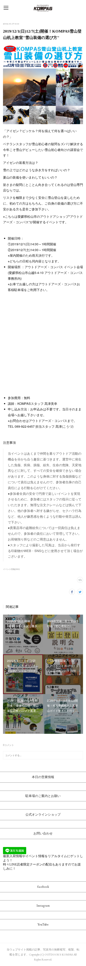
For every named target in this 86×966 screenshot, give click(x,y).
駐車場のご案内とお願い (43, 796)
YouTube (43, 924)
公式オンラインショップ (43, 814)
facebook (43, 887)
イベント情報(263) (11, 569)
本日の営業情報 (43, 777)
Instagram (43, 905)
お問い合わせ (43, 833)
